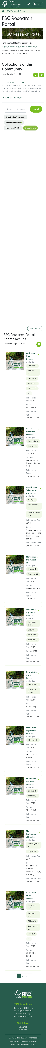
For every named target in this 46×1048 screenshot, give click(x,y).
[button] (29, 4)
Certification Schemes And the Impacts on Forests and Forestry (32, 493)
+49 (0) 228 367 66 (25, 1016)
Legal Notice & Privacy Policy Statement (23, 1041)
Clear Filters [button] (30, 128)
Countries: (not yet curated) (15, 117)
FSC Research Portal (13, 82)
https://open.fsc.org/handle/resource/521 (20, 47)
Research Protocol (12, 97)
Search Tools (35, 328)
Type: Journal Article (13, 128)
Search (36, 109)
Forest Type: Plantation (14, 122)
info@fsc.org (25, 1013)
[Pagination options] (41, 75)
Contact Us (23, 1030)
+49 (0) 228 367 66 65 (24, 1011)
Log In (40, 4)
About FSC (23, 1027)
